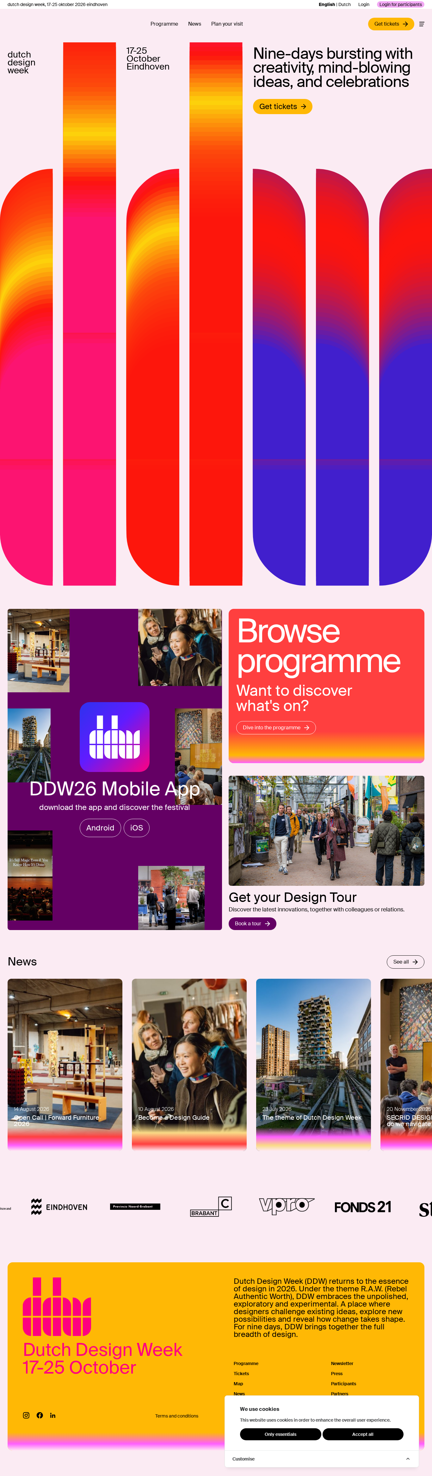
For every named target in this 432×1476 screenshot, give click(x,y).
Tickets (241, 1373)
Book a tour (248, 923)
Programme (164, 24)
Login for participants (401, 4)
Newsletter (342, 1363)
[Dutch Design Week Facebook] (40, 1415)
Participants (343, 1384)
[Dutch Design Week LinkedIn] (52, 1415)
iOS (136, 828)
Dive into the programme (271, 727)
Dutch (344, 4)
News (194, 24)
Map (238, 1384)
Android (100, 828)
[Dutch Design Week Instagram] (26, 1415)
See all (401, 961)
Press (337, 1373)
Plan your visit (227, 24)
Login (363, 4)
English (327, 4)
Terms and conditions (176, 1416)
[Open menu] (421, 24)
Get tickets (278, 106)
